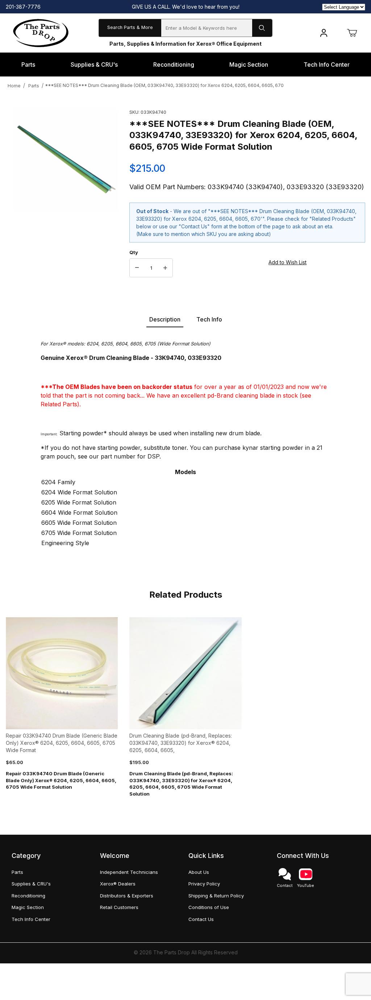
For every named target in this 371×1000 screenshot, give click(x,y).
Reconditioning (28, 896)
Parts (33, 85)
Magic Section (28, 907)
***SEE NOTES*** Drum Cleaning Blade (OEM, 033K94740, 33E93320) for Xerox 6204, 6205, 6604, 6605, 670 (164, 85)
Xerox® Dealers (118, 884)
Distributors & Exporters (126, 896)
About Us (198, 872)
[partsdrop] (41, 32)
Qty (133, 252)
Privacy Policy (204, 884)
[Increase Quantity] (165, 268)
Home (14, 85)
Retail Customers (119, 907)
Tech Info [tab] (209, 319)
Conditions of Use (208, 907)
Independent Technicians (129, 872)
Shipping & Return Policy (216, 896)
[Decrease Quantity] (137, 268)
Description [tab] (164, 319)
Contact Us (201, 919)
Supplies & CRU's (31, 884)
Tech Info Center (31, 919)
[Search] (262, 28)
